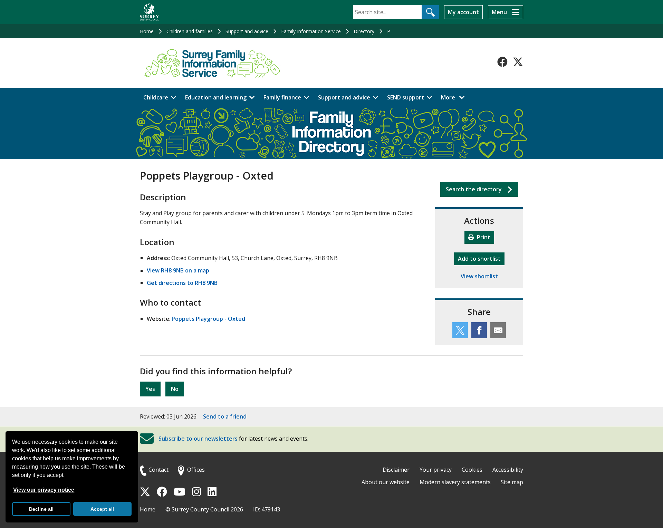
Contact (158, 469)
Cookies (472, 469)
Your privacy (436, 469)
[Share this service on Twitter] (460, 330)
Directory (364, 31)
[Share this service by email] (498, 330)
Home (147, 31)
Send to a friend (225, 416)
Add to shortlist (481, 258)
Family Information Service (311, 31)
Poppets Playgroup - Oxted (208, 319)
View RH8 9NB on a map (178, 270)
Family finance (282, 97)
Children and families (189, 31)
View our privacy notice (43, 490)
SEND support (405, 97)
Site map (512, 482)
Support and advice (246, 31)
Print (482, 237)
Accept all (102, 509)
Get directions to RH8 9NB (182, 283)
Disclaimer (396, 469)
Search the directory (474, 189)
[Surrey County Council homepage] (149, 12)
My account (463, 12)
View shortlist (479, 276)
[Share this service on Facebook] (479, 330)
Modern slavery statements (455, 482)
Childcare (155, 97)
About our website (386, 482)
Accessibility (507, 469)
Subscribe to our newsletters (198, 439)
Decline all (41, 509)
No (175, 389)
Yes (150, 389)
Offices (196, 469)
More (455, 97)
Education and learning (216, 97)
